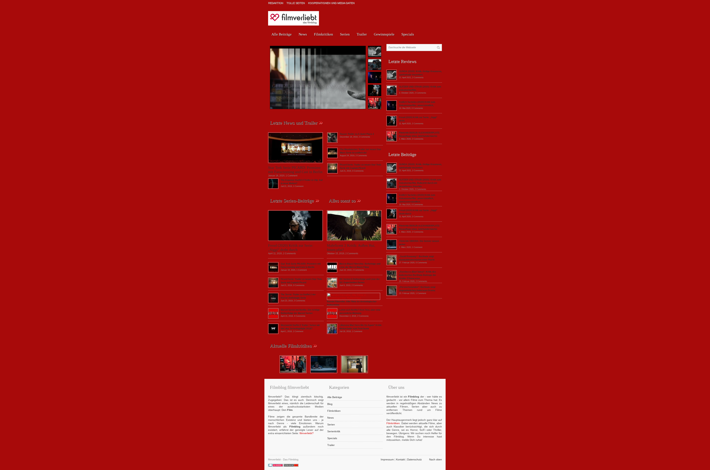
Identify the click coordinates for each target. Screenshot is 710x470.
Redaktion (275, 2)
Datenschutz (414, 459)
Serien (345, 34)
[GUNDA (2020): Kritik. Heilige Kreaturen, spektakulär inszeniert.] (391, 79)
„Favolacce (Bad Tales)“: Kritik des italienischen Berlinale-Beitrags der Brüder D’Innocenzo (417, 275)
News (303, 34)
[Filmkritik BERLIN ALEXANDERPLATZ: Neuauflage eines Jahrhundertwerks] (391, 140)
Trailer (362, 34)
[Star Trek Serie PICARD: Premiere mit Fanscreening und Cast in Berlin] (295, 164)
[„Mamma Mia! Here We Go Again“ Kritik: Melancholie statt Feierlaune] (332, 333)
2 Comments (364, 137)
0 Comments (358, 171)
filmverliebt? (307, 433)
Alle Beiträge (281, 34)
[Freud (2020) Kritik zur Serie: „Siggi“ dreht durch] (295, 241)
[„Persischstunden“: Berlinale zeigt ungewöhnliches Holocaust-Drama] (391, 294)
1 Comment (291, 175)
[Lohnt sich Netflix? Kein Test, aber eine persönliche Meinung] (332, 317)
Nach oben (435, 459)
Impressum (387, 459)
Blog (329, 404)
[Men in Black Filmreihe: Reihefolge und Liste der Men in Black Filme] (332, 271)
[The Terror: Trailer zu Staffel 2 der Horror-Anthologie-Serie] (273, 302)
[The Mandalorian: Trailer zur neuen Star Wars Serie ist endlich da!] (332, 157)
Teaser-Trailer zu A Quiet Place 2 (357, 134)
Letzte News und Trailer (293, 123)
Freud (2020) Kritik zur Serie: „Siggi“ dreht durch (290, 247)
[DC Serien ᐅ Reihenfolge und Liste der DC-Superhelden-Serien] (332, 286)
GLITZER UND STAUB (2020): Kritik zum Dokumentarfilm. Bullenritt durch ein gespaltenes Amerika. (316, 92)
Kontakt (400, 459)
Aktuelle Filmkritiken (291, 346)
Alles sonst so (342, 200)
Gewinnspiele (384, 34)
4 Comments (299, 316)
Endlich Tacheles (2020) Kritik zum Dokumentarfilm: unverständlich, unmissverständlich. (417, 198)
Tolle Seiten (295, 2)
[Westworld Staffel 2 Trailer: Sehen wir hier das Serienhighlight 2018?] (273, 333)
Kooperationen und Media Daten (331, 2)
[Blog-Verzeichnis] (275, 465)
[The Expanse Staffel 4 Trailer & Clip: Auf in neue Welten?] (273, 187)
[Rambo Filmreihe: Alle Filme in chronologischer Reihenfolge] (353, 297)
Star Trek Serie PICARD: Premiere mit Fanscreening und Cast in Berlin (295, 169)
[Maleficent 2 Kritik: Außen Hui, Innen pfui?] (354, 241)
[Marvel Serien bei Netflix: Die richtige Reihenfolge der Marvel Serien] (273, 317)
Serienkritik (333, 431)
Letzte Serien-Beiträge (292, 200)
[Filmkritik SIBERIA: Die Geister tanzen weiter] (391, 248)
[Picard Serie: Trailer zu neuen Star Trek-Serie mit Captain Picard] (332, 172)
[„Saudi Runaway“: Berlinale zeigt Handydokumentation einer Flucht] (391, 264)
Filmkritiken (323, 34)
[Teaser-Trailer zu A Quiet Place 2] (332, 141)
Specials (407, 34)
